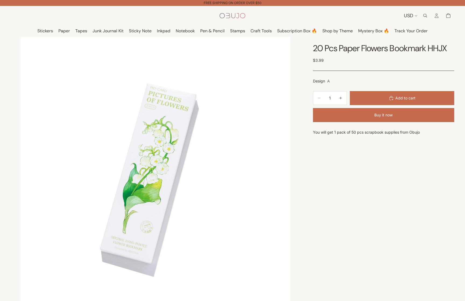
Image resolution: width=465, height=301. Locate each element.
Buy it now (383, 115)
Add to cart (405, 98)
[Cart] (448, 16)
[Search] (425, 16)
